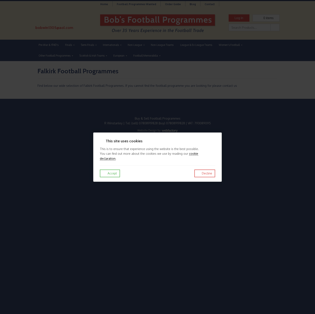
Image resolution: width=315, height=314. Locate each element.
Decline (206, 173)
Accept (112, 173)
